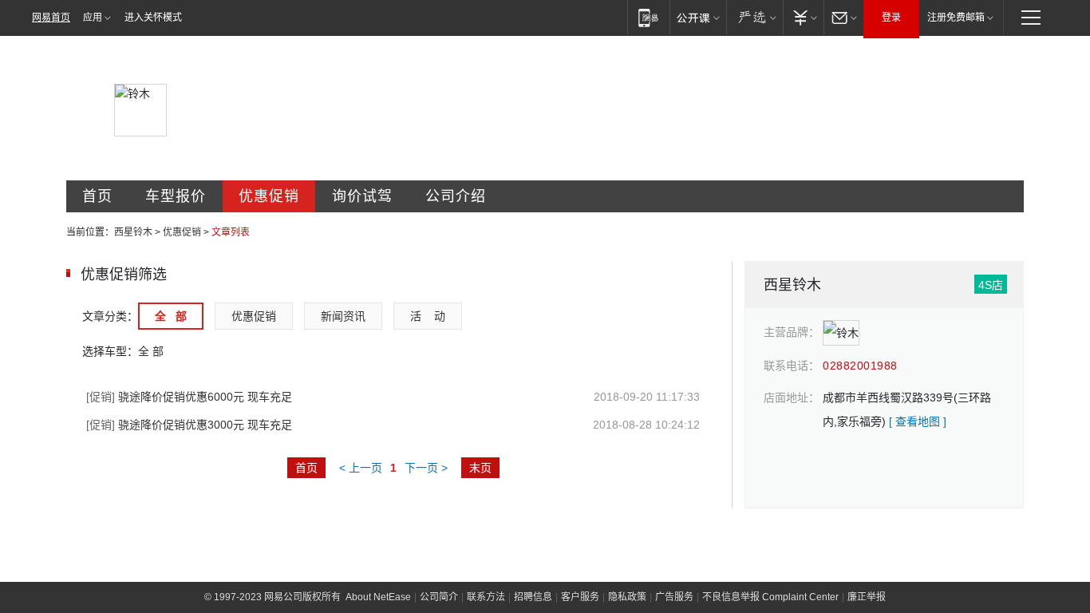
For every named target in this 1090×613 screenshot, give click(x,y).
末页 (480, 467)
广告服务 (674, 597)
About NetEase (378, 597)
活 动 (427, 316)
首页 (97, 196)
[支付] (803, 17)
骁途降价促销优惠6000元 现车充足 (189, 396)
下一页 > (426, 467)
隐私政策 (627, 597)
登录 (891, 17)
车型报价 (175, 196)
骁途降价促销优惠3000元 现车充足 (189, 424)
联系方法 (486, 597)
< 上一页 (360, 467)
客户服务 (580, 597)
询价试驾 (362, 196)
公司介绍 (455, 196)
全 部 (171, 316)
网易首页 (51, 17)
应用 (92, 17)
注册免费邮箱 (956, 17)
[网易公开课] (697, 17)
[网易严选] (754, 17)
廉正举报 (866, 597)
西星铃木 (133, 232)
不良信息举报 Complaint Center (770, 597)
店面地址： (791, 397)
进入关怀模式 (153, 17)
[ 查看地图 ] (917, 421)
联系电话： (791, 365)
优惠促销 (269, 196)
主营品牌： (791, 332)
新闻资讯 (343, 316)
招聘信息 (533, 597)
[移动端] (648, 17)
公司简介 (439, 597)
